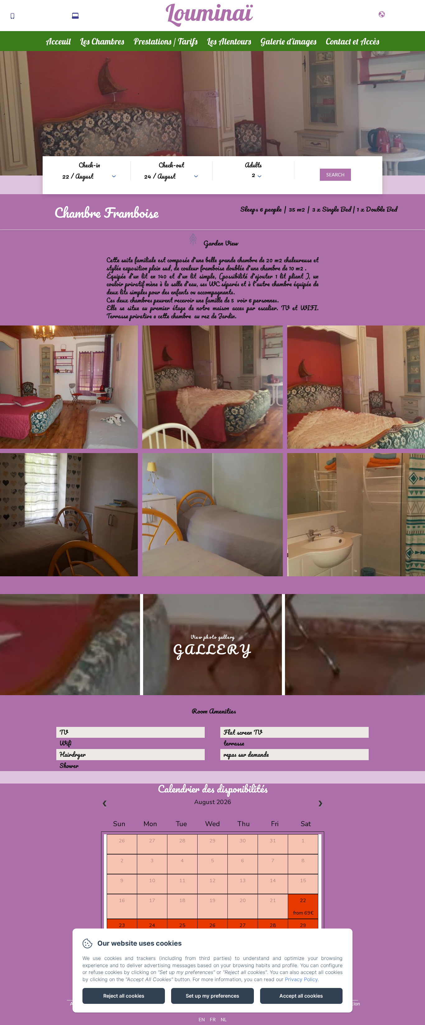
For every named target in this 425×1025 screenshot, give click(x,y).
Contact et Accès (352, 41)
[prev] (105, 804)
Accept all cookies (301, 996)
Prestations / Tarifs (165, 41)
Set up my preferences (212, 996)
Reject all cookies (123, 996)
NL (224, 1019)
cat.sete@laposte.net (108, 16)
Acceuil (58, 41)
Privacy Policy (301, 979)
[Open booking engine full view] (213, 175)
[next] (320, 804)
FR (213, 1019)
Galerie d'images (288, 41)
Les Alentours (229, 41)
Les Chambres (102, 41)
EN (201, 1019)
